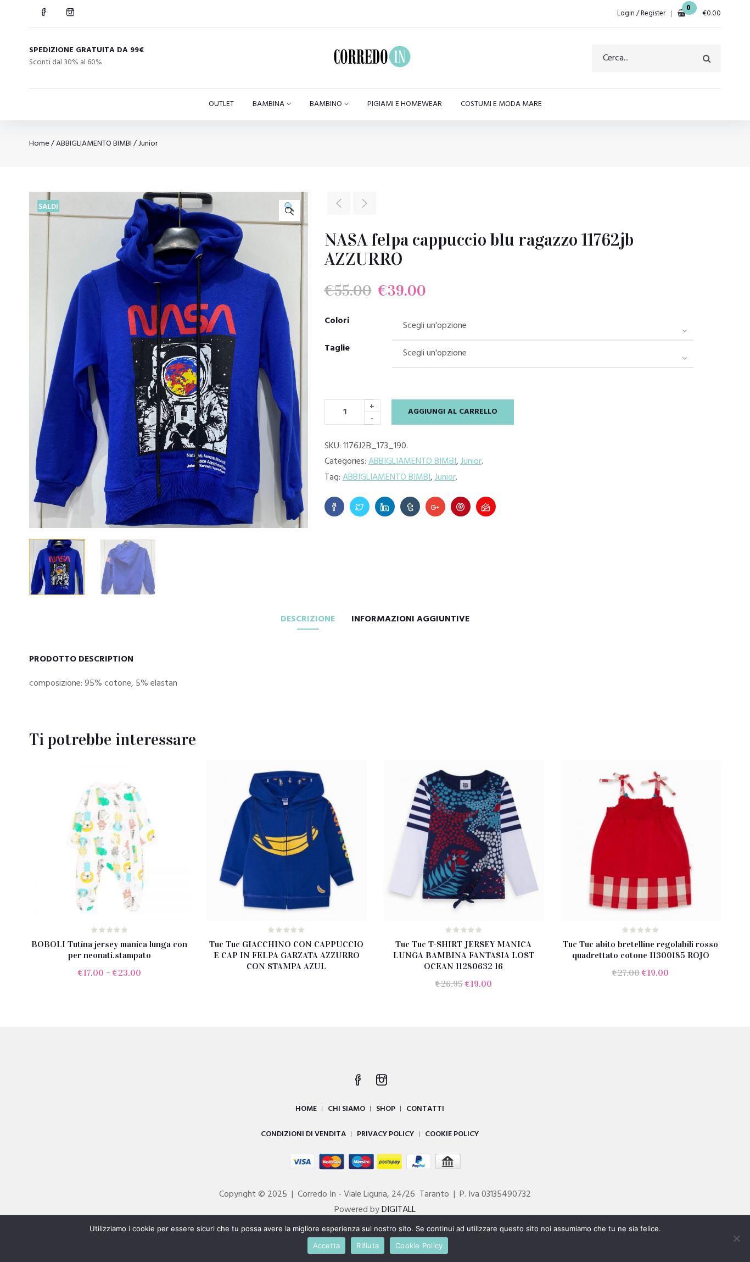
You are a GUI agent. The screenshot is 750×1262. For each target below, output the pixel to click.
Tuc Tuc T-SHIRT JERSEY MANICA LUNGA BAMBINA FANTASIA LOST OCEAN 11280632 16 (463, 955)
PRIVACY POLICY (385, 1134)
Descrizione (308, 619)
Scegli (114, 981)
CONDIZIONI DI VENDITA (303, 1134)
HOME (306, 1109)
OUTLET (221, 104)
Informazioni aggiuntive (410, 619)
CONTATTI (425, 1109)
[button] (289, 210)
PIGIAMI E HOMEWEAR (404, 104)
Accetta (326, 1245)
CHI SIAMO (346, 1109)
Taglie (337, 348)
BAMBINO (326, 104)
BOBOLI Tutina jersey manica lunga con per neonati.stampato (109, 949)
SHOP (385, 1109)
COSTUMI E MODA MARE (501, 104)
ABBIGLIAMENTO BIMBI (94, 143)
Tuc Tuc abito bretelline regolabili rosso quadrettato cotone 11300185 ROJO (640, 949)
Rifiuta (367, 1245)
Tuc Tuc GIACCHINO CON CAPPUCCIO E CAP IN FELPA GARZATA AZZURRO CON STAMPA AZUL (286, 955)
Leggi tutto (291, 992)
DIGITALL (399, 1210)
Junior (148, 143)
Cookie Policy (419, 1245)
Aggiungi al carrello (452, 411)
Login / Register (641, 13)
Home (39, 143)
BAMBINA (268, 104)
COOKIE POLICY (452, 1134)
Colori (336, 320)
